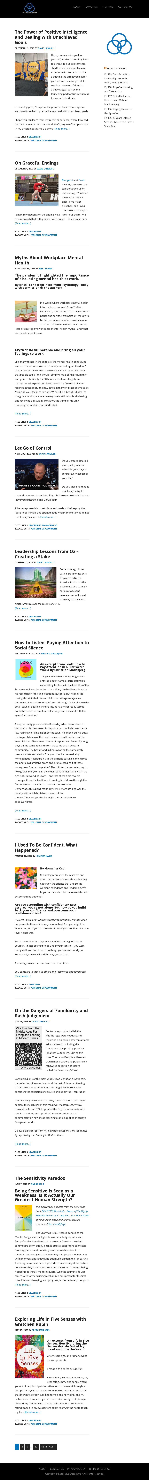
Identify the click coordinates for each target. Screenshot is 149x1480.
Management (49, 525)
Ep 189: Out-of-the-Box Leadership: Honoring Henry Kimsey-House (117, 78)
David (82, 180)
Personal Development (44, 140)
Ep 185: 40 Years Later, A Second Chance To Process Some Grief (119, 122)
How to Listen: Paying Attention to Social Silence (52, 645)
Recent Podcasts (116, 68)
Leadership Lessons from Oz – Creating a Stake (47, 554)
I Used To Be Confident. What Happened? (46, 847)
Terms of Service (99, 1469)
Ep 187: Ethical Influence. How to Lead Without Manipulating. (117, 100)
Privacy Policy (76, 1469)
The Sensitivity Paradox (40, 1178)
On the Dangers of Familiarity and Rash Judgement (51, 1013)
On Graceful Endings (37, 163)
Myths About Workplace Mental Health (49, 260)
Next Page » (48, 1446)
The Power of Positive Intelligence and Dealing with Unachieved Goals (51, 37)
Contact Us (57, 1469)
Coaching (34, 984)
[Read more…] (62, 128)
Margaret (67, 180)
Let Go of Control (33, 448)
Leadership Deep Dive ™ (29, 9)
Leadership (35, 136)
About (43, 1469)
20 (36, 1446)
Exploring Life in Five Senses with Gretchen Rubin (50, 1321)
